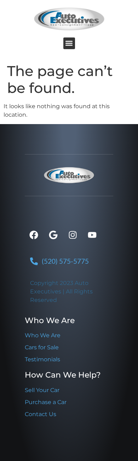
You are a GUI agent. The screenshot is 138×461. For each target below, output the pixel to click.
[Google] (53, 235)
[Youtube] (92, 235)
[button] (69, 43)
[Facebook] (33, 235)
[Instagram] (72, 235)
